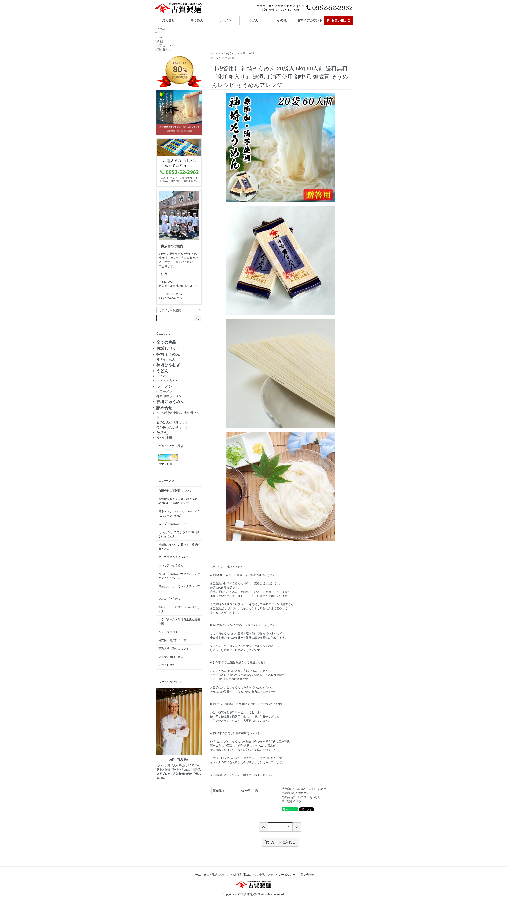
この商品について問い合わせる (301, 797)
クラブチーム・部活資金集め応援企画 (179, 621)
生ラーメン (164, 391)
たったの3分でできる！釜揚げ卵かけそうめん (178, 534)
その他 (282, 20)
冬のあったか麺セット (172, 427)
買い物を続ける (291, 801)
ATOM (170, 665)
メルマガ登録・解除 (170, 656)
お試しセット (168, 348)
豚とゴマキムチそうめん (173, 557)
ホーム (214, 53)
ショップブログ (168, 632)
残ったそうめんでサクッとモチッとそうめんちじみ (179, 575)
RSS (161, 665)
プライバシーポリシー (281, 874)
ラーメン (225, 20)
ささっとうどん (167, 380)
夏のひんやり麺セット (172, 422)
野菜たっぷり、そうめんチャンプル (179, 588)
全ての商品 (166, 342)
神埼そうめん (229, 53)
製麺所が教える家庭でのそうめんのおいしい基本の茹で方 (179, 501)
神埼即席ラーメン (169, 396)
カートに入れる (283, 841)
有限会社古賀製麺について (175, 490)
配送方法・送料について (173, 648)
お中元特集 (228, 58)
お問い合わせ (306, 874)
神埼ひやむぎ (168, 365)
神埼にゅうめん (170, 401)
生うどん (162, 376)
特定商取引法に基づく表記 (248, 874)
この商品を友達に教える (297, 793)
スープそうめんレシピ (172, 523)
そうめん (197, 20)
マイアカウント (311, 20)
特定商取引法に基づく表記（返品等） (305, 788)
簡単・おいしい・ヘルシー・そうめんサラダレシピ (179, 513)
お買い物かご (340, 20)
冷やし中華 (164, 437)
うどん (253, 20)
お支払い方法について (172, 640)
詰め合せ (168, 20)
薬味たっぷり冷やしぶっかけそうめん (179, 609)
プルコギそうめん (169, 598)
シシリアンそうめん (170, 565)
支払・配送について (216, 874)
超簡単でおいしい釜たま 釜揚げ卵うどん (179, 546)
